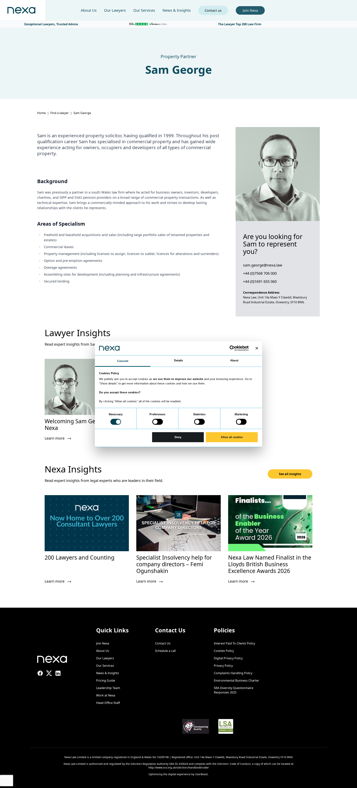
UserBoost (201, 774)
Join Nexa (102, 643)
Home (41, 113)
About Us (89, 10)
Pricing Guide (105, 680)
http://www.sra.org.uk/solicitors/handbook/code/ (178, 767)
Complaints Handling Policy (233, 673)
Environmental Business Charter (236, 680)
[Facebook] (40, 673)
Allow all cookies (232, 437)
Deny (178, 437)
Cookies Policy (224, 651)
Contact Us (163, 643)
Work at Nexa (105, 695)
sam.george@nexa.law (262, 265)
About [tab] (234, 360)
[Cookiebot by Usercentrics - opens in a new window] (232, 348)
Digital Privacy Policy (228, 658)
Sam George (82, 113)
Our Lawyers (115, 10)
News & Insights (177, 10)
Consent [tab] (122, 361)
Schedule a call (165, 651)
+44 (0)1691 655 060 (260, 281)
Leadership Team (108, 688)
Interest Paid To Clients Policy (234, 643)
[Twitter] (49, 673)
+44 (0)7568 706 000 (260, 273)
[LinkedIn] (58, 673)
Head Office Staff (108, 703)
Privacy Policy (223, 666)
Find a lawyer (59, 113)
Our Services (144, 10)
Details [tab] (178, 360)
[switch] (157, 422)
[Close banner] (256, 348)
